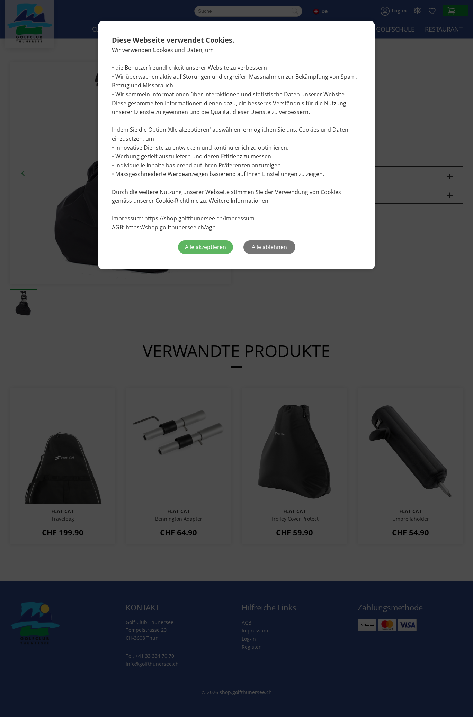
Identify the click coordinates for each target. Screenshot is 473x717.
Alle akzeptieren (205, 247)
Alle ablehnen (269, 247)
